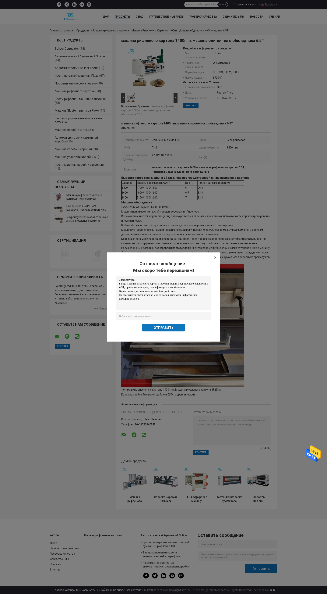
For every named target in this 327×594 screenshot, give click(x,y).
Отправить (164, 328)
